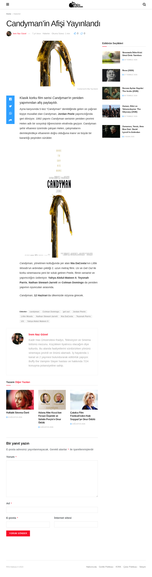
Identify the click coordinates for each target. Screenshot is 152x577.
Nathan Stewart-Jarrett (47, 316)
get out (66, 312)
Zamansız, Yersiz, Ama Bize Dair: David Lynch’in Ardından (133, 129)
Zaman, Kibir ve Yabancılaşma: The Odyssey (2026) (131, 109)
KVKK (118, 567)
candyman (34, 312)
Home (8, 14)
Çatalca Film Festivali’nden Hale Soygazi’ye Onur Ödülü (82, 416)
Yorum (11, 456)
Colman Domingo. (51, 312)
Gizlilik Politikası (106, 567)
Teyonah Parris (83, 316)
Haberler (17, 14)
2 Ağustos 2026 (78, 424)
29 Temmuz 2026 (130, 60)
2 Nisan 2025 (129, 136)
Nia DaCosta (67, 316)
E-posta (12, 517)
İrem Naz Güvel (19, 33)
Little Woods (27, 316)
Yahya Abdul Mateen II (37, 321)
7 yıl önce (36, 33)
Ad (9, 503)
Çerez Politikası (130, 567)
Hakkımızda (91, 567)
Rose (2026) (128, 70)
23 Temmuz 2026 (130, 116)
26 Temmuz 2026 (130, 95)
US (22, 321)
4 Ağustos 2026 (46, 427)
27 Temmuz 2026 (130, 75)
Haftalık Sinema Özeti (17, 412)
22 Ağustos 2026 (15, 417)
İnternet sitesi (63, 517)
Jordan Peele (79, 312)
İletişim (143, 567)
